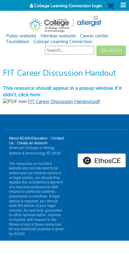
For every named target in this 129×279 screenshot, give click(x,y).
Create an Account (32, 142)
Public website (21, 36)
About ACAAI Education (28, 137)
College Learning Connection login (68, 6)
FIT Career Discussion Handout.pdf (64, 101)
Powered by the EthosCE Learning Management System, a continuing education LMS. (101, 160)
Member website (58, 36)
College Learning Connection (62, 42)
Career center (94, 36)
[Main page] (64, 22)
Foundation (17, 42)
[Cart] (110, 8)
